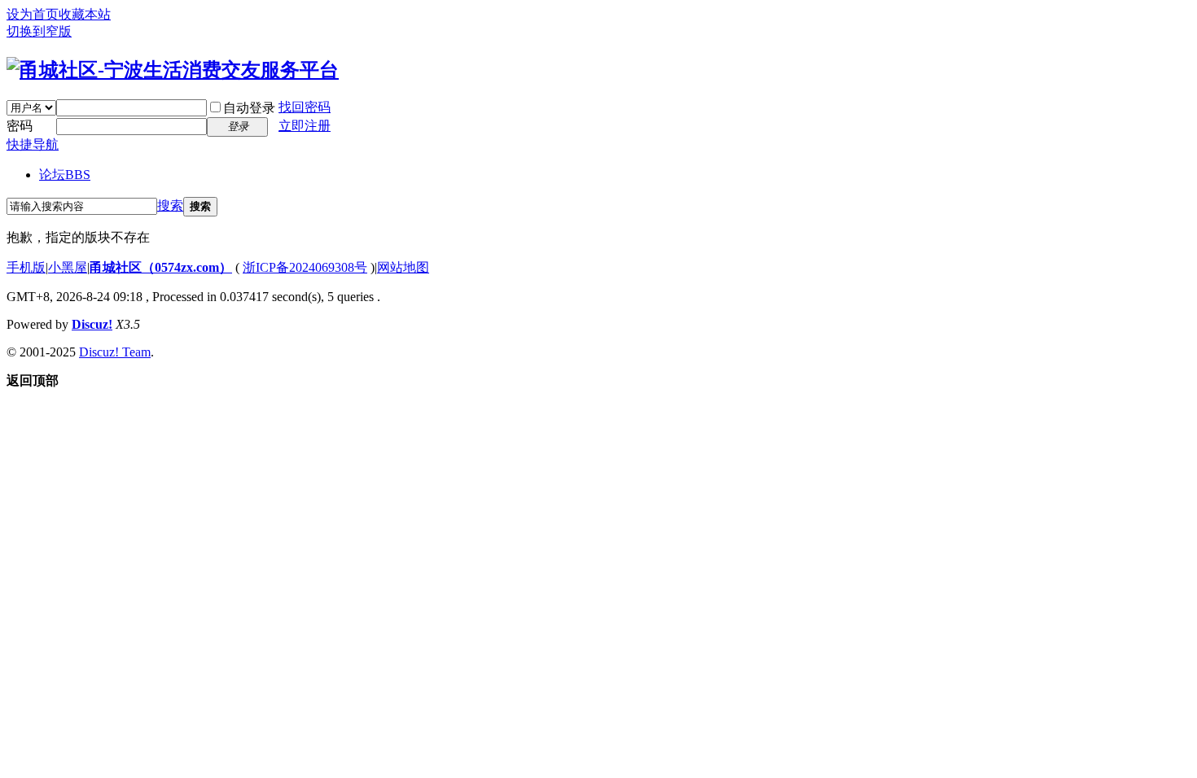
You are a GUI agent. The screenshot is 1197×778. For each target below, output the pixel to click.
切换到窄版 (39, 31)
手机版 (26, 267)
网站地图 (403, 267)
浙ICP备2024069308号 (305, 267)
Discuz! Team (115, 352)
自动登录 (249, 108)
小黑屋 (67, 267)
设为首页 (33, 14)
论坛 (64, 174)
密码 (20, 126)
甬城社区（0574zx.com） (161, 267)
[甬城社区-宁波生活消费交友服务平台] (173, 70)
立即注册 (304, 126)
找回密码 (304, 107)
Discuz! (92, 324)
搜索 (170, 205)
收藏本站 (85, 14)
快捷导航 (33, 144)
